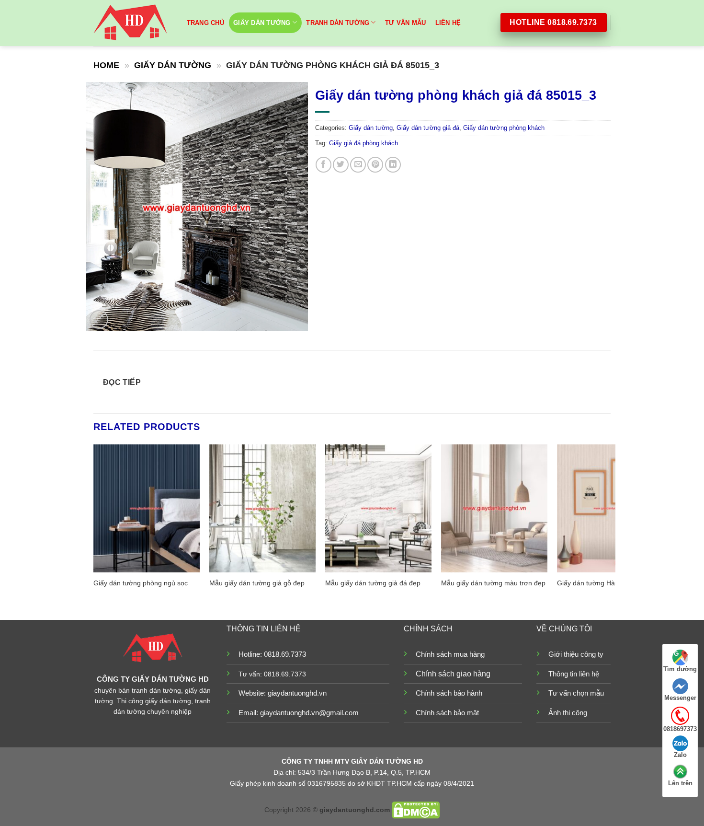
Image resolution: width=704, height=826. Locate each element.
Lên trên (680, 783)
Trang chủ (205, 22)
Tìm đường (680, 669)
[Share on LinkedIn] (393, 165)
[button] (99, 319)
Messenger (680, 697)
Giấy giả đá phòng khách (363, 143)
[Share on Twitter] (341, 165)
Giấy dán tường (262, 22)
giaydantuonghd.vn (297, 693)
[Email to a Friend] (358, 165)
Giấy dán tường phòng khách (504, 127)
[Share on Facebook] (323, 165)
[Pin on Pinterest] (375, 165)
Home (106, 65)
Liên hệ (448, 22)
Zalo (680, 754)
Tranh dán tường (337, 22)
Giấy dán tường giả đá (428, 127)
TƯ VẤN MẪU (405, 22)
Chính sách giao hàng (453, 674)
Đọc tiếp (122, 382)
